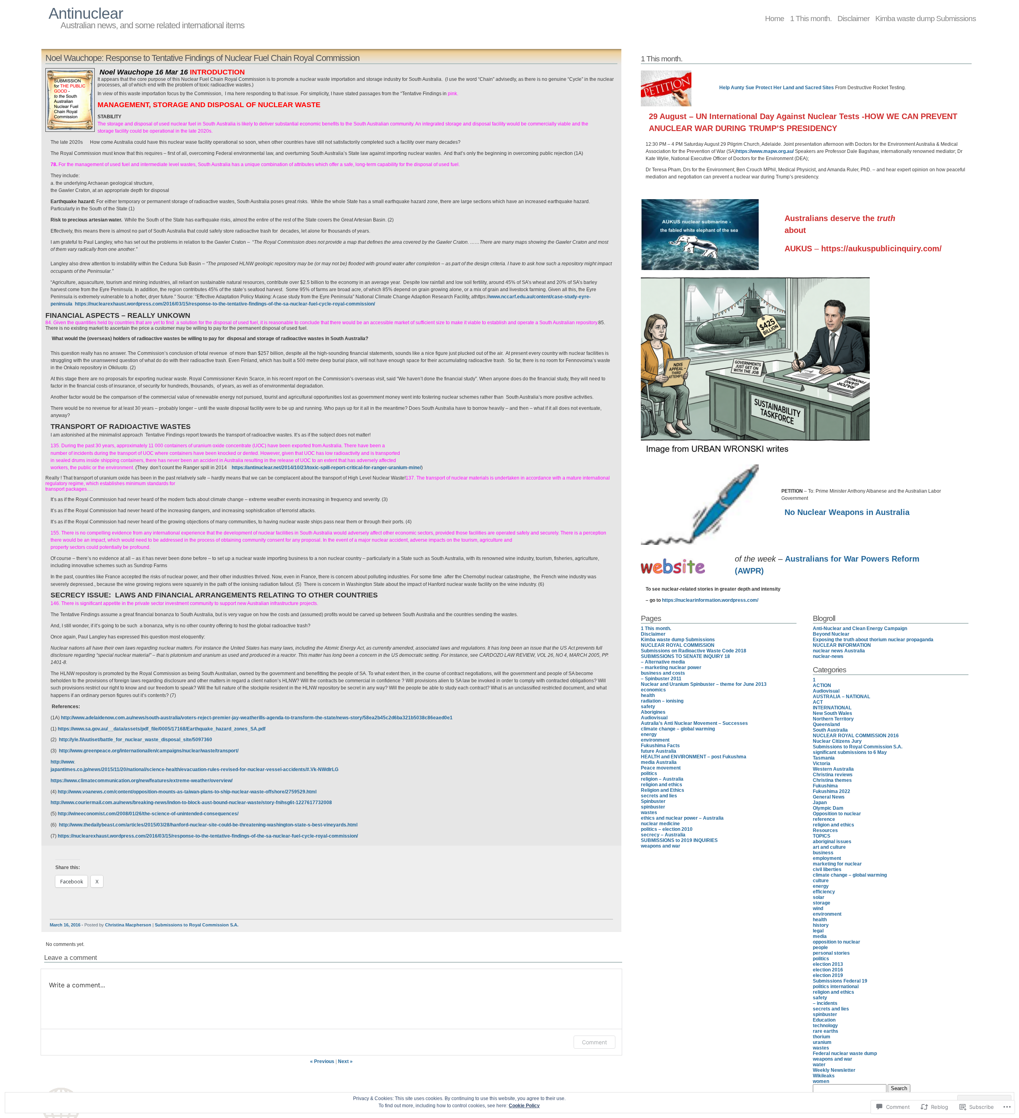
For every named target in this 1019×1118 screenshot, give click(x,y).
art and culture (829, 847)
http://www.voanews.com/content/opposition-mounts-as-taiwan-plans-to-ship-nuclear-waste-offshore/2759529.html (187, 792)
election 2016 (828, 970)
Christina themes (832, 780)
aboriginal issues (832, 841)
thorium (821, 1037)
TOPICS (821, 836)
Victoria (821, 763)
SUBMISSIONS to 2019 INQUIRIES (679, 840)
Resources (825, 830)
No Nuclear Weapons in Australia (847, 512)
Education (824, 1020)
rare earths (825, 1031)
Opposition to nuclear (837, 813)
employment (827, 858)
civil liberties (827, 869)
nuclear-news (828, 656)
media (820, 936)
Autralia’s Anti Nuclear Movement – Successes (694, 723)
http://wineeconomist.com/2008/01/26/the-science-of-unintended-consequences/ (148, 813)
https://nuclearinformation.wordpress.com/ (710, 600)
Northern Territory (833, 719)
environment (655, 740)
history (821, 925)
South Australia (830, 730)
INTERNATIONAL (832, 708)
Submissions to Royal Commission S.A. (196, 924)
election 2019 (828, 975)
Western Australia (833, 769)
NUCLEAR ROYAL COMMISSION (677, 645)
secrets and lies (659, 796)
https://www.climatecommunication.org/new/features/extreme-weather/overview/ (141, 780)
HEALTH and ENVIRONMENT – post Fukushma (693, 757)
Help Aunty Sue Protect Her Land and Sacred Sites (776, 87)
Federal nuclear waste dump (845, 1053)
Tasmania (824, 758)
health (648, 695)
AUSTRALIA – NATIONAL (841, 696)
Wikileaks (824, 1076)
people (820, 947)
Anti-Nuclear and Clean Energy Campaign (860, 628)
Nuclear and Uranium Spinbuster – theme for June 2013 (704, 684)
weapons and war (660, 846)
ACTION (822, 685)
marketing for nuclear (837, 864)
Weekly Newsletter (834, 1070)
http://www (62, 762)
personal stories (831, 953)
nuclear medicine (660, 823)
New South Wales (832, 713)
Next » (345, 1061)
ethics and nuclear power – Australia (682, 818)
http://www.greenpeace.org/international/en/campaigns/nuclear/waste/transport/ (148, 751)
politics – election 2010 (667, 829)
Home (774, 18)
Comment (594, 1042)
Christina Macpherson (128, 924)
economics (653, 690)
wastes (649, 812)
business (823, 853)
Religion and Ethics (662, 790)
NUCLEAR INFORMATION (842, 645)
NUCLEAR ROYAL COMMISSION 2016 (856, 735)
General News (829, 797)
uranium (822, 1042)
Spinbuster (653, 801)
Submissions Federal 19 (840, 981)
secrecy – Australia (663, 835)
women (821, 1081)
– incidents (825, 1003)
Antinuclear (86, 13)
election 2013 (828, 964)
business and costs (663, 673)
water (819, 1064)
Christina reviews (833, 774)
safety (648, 706)
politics (649, 773)
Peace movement (661, 768)
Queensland (826, 724)
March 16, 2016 (65, 924)
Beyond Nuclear (831, 634)
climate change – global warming (678, 729)
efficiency (824, 892)
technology (825, 1025)
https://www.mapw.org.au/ (765, 151)
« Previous (322, 1061)
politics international (836, 986)
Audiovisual (654, 718)
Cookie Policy (524, 1105)
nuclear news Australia (839, 651)
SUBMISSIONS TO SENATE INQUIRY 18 (685, 656)
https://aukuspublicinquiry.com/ (881, 248)
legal (818, 931)
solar (818, 897)
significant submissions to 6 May (850, 752)
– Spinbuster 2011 (661, 678)
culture (821, 880)
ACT (818, 702)
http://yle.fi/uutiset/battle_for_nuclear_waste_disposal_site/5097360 (135, 739)
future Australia (658, 751)
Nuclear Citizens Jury (837, 741)
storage (821, 903)
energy (649, 734)
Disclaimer (853, 18)
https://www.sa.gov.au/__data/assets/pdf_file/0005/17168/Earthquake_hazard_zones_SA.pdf (161, 729)
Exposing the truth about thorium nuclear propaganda (873, 639)
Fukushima (825, 786)
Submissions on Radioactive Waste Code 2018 (693, 651)
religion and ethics (661, 784)
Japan (820, 802)
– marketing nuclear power (671, 667)
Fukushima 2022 (831, 791)
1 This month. (811, 18)
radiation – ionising (662, 701)
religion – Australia (662, 779)
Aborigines (653, 712)
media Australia (659, 762)
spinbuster (653, 807)
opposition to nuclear (836, 942)
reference (824, 819)
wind (818, 908)
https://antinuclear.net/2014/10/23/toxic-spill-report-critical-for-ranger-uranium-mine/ (326, 467)
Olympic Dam (828, 808)
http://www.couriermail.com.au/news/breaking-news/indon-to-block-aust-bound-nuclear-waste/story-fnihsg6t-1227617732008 (191, 802)
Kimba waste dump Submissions (925, 18)
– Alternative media (663, 662)
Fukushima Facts (660, 745)
